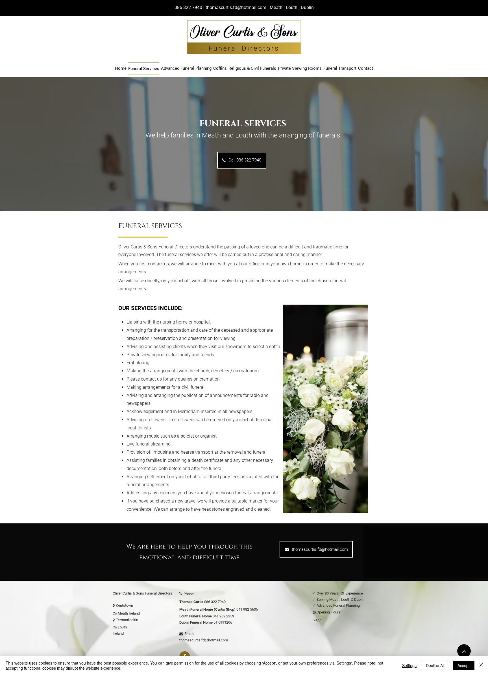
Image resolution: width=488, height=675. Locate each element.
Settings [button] (409, 665)
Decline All (435, 665)
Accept (463, 665)
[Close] (481, 665)
